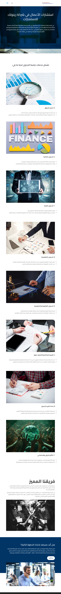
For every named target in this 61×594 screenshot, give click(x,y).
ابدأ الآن (51, 558)
